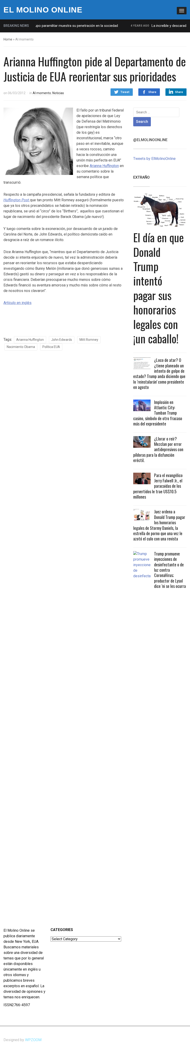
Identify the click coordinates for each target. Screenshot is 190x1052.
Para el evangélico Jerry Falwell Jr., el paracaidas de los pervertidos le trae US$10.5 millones (158, 486)
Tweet (124, 92)
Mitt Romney (88, 339)
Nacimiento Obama (21, 347)
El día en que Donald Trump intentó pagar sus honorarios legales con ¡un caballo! (158, 288)
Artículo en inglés (17, 303)
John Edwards (61, 339)
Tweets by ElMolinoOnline (154, 158)
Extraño (141, 177)
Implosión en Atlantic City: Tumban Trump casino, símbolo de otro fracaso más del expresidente (157, 413)
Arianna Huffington (104, 166)
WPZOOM (33, 1040)
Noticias (58, 93)
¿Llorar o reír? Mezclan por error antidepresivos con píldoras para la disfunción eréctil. (158, 449)
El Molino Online (42, 9)
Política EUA (51, 347)
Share (152, 92)
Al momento (42, 93)
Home (7, 39)
